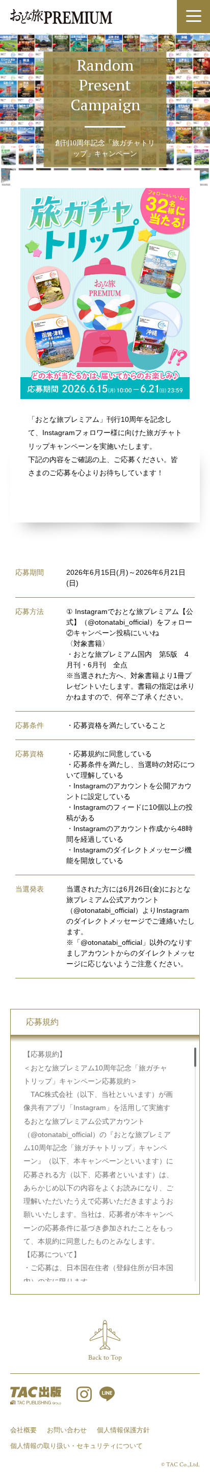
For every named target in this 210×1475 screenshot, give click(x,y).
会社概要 (23, 1430)
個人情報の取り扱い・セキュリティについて (76, 1446)
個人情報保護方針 (123, 1430)
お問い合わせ (67, 1430)
